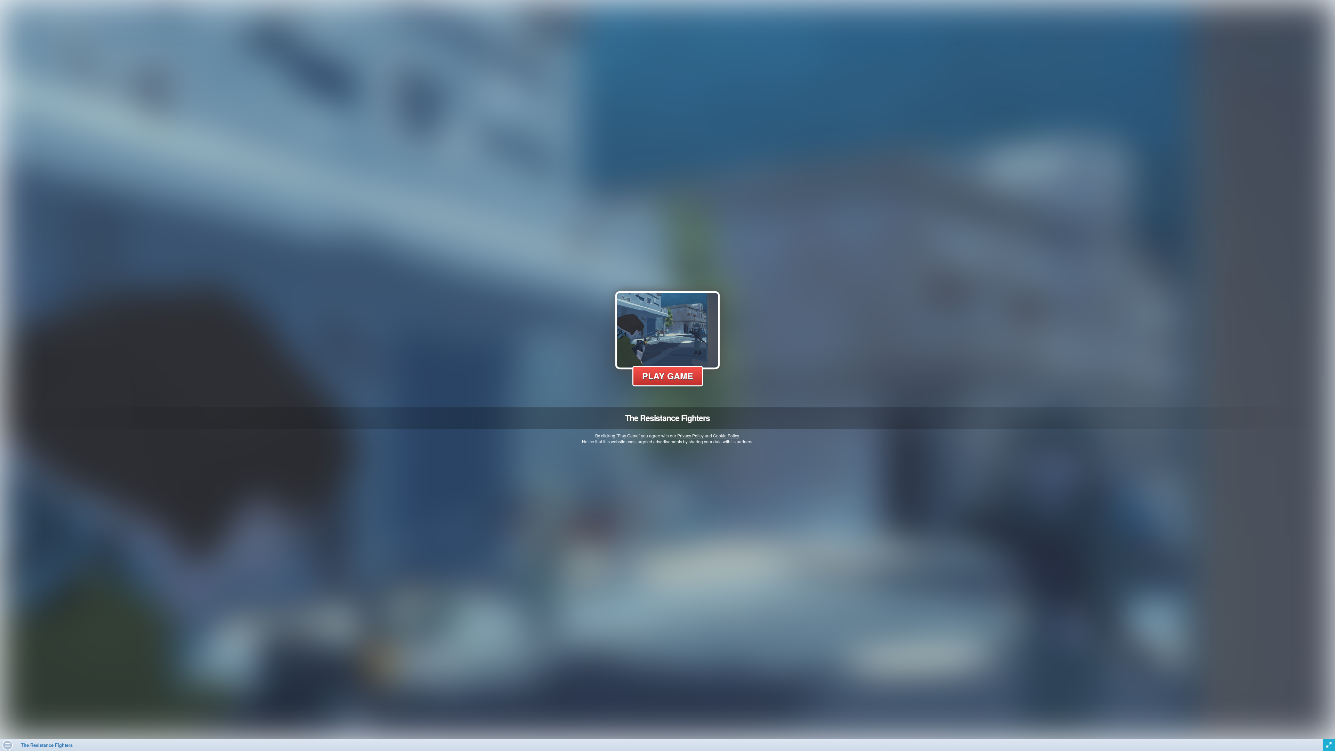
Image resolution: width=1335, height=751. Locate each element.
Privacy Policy (690, 435)
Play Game (667, 376)
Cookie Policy (726, 435)
